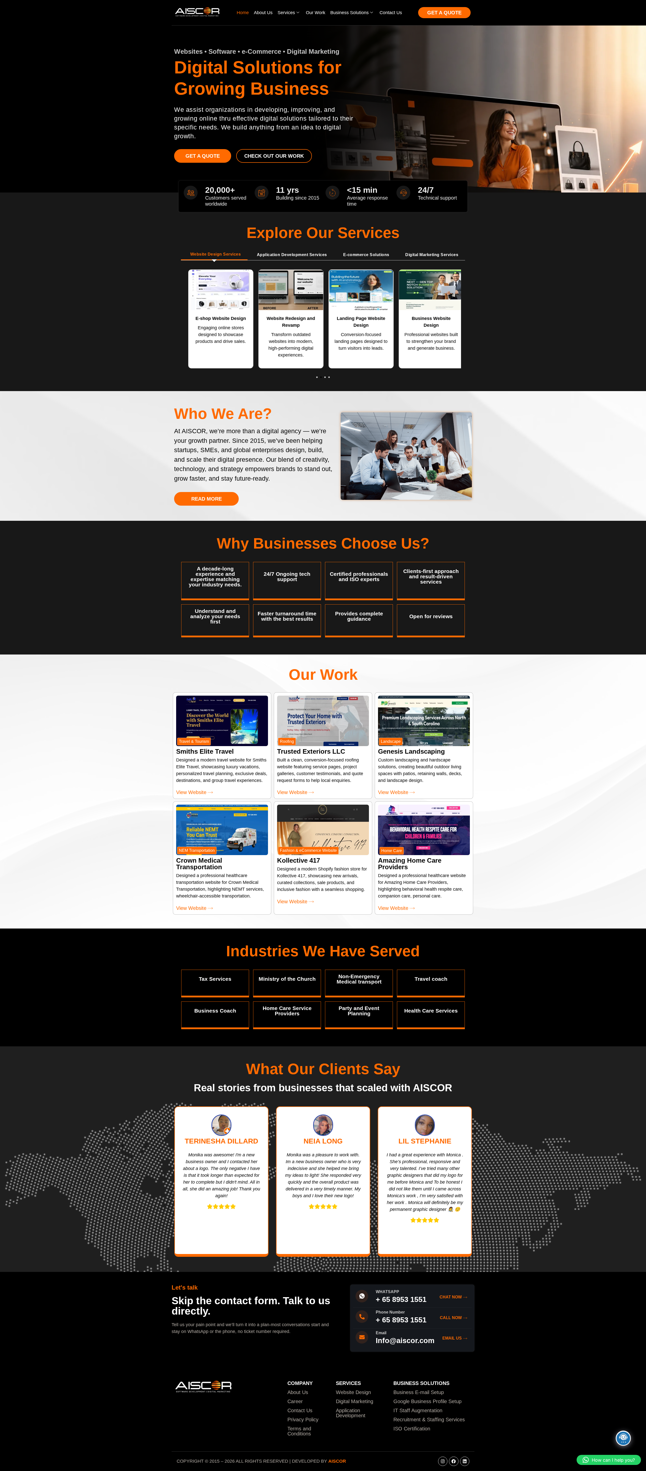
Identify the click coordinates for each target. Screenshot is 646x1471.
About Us (263, 12)
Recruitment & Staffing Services (429, 1419)
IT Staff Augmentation (417, 1410)
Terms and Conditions (299, 1431)
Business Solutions (349, 12)
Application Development (350, 1413)
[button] (317, 377)
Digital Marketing (354, 1401)
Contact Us (391, 12)
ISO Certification (411, 1428)
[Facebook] (453, 1461)
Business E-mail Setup (418, 1392)
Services (286, 12)
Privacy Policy (302, 1419)
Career (295, 1401)
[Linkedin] (464, 1461)
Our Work (315, 12)
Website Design (353, 1392)
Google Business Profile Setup (427, 1401)
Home (243, 12)
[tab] (214, 254)
